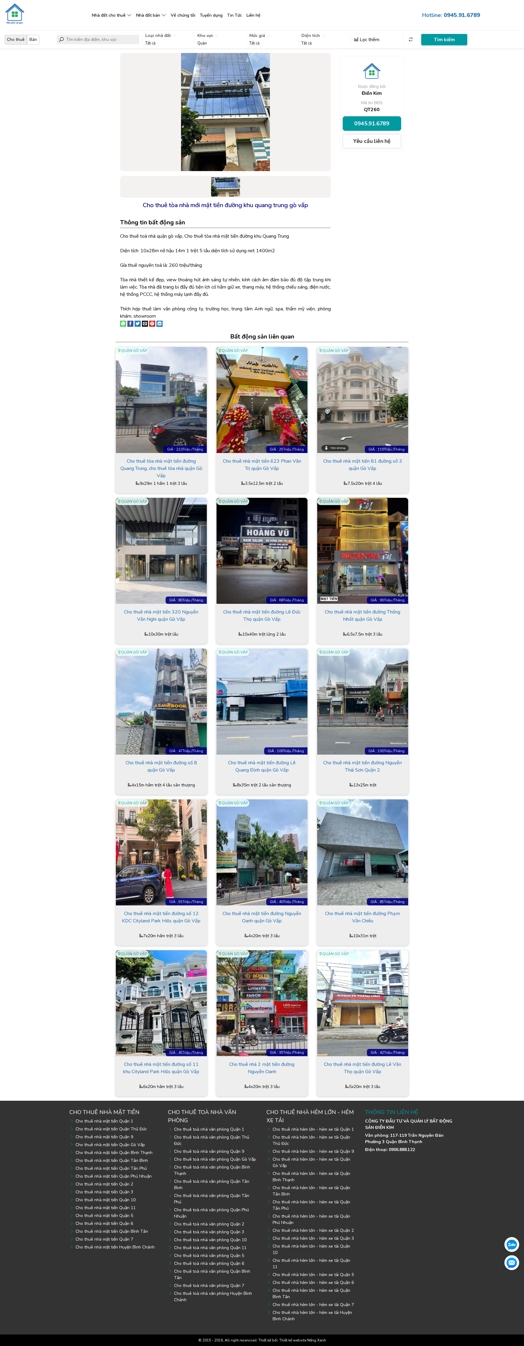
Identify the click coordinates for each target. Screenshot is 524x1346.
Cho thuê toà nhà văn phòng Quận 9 (209, 1151)
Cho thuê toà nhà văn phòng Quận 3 (209, 1232)
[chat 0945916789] (511, 1244)
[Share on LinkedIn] (159, 323)
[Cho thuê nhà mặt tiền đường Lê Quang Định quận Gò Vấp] (262, 701)
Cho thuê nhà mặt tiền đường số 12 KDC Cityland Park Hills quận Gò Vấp (161, 917)
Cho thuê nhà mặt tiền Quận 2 (104, 1184)
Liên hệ (253, 15)
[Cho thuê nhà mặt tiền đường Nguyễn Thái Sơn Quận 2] (362, 701)
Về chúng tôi (183, 15)
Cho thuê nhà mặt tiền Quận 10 (106, 1200)
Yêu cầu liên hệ (372, 141)
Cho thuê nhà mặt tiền (104, 1112)
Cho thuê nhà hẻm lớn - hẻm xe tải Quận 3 (313, 1238)
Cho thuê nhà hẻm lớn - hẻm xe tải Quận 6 (313, 1282)
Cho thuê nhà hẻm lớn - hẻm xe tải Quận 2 (313, 1230)
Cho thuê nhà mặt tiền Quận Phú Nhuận (114, 1176)
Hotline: (451, 15)
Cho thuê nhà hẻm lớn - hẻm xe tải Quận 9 (313, 1151)
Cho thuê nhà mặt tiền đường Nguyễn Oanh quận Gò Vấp (262, 917)
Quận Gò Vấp (134, 350)
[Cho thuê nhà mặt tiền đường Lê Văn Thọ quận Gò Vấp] (362, 1003)
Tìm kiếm (444, 39)
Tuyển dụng (211, 15)
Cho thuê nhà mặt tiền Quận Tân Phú (111, 1168)
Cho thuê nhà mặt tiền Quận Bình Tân (112, 1231)
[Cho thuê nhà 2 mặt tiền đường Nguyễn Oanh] (262, 1003)
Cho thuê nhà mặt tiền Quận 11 (106, 1208)
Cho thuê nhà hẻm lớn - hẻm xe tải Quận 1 (313, 1129)
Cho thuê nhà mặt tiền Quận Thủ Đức (111, 1129)
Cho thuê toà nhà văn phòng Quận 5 (209, 1255)
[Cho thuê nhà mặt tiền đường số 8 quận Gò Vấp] (161, 701)
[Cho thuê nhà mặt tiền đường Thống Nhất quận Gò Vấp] (362, 550)
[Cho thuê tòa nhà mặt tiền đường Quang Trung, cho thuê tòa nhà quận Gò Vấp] (161, 399)
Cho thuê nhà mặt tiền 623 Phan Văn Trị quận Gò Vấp (262, 465)
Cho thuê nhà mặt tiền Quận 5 (104, 1216)
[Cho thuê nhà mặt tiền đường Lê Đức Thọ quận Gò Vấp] (262, 550)
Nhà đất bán (148, 15)
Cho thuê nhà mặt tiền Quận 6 (104, 1223)
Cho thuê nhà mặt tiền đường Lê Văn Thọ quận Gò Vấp (362, 1068)
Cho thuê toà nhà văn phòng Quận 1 (209, 1129)
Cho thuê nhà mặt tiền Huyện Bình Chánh (115, 1247)
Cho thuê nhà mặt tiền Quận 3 (104, 1192)
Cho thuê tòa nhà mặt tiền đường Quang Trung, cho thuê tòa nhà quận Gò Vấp (161, 468)
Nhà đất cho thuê (109, 15)
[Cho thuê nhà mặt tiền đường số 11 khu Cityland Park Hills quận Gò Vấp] (161, 1003)
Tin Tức (234, 15)
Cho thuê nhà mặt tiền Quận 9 (104, 1137)
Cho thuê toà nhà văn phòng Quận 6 (209, 1263)
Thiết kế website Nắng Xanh (302, 1340)
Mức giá (257, 35)
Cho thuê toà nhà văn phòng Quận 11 (210, 1248)
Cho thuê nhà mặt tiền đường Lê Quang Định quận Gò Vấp (262, 766)
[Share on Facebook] (130, 323)
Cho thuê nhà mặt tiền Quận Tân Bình (112, 1160)
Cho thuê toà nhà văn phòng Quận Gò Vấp (215, 1159)
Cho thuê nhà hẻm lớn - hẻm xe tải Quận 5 (313, 1275)
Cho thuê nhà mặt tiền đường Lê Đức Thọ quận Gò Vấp (262, 616)
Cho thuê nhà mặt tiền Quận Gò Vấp (110, 1145)
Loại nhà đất (158, 35)
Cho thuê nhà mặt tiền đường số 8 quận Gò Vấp (161, 766)
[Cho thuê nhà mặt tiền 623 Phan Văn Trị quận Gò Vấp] (262, 399)
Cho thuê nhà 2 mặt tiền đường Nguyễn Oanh (261, 1068)
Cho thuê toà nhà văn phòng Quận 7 (209, 1285)
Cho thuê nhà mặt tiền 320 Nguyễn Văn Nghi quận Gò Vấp (161, 616)
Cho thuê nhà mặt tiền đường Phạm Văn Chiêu (362, 917)
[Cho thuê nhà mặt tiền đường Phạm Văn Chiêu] (362, 852)
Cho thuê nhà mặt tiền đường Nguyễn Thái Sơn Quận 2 (362, 766)
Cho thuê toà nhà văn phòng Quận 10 (210, 1240)
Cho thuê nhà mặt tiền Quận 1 (104, 1121)
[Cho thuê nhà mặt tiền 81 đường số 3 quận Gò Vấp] (362, 399)
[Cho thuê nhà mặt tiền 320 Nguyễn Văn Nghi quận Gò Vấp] (161, 550)
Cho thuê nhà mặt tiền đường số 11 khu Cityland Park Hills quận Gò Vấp (161, 1068)
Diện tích (311, 35)
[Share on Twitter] (138, 323)
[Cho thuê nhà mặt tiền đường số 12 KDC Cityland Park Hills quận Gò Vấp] (161, 852)
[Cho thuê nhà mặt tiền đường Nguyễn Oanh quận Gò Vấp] (262, 852)
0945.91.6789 (371, 123)
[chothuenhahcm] (15, 13)
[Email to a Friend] (145, 323)
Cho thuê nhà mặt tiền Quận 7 (104, 1239)
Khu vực (205, 35)
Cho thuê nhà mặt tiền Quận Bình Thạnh (114, 1153)
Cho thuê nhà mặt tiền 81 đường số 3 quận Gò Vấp (362, 465)
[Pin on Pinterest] (152, 323)
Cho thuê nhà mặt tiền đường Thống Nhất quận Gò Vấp (362, 616)
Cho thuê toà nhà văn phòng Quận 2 (209, 1224)
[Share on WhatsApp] (123, 323)
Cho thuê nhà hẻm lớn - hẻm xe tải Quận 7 (313, 1305)
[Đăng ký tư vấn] (511, 1262)
